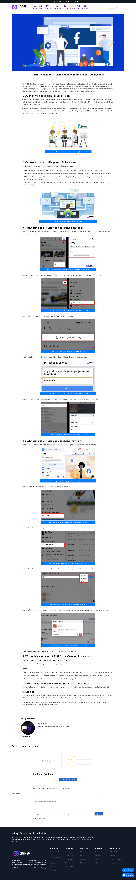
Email (78, 8)
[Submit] (115, 6)
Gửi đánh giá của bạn (68, 779)
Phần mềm (85, 8)
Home (40, 8)
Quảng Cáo (48, 8)
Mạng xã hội (57, 8)
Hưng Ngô (77, 78)
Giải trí (72, 8)
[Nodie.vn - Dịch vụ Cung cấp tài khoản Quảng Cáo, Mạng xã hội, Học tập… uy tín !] (21, 7)
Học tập (65, 8)
